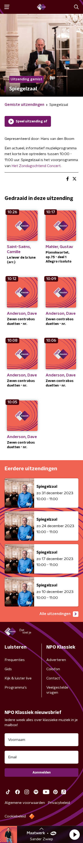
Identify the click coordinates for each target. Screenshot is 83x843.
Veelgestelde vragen (57, 690)
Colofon (53, 669)
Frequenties (15, 660)
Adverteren (56, 660)
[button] (74, 834)
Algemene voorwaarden (25, 803)
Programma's (16, 687)
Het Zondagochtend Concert (36, 166)
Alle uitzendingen (55, 614)
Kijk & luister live (18, 678)
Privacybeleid (59, 803)
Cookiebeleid (15, 816)
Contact (53, 678)
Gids (8, 669)
